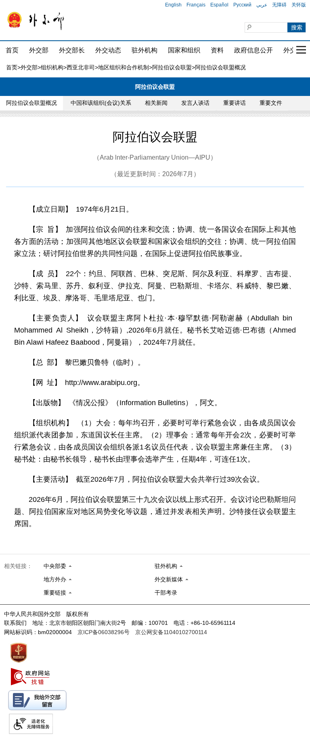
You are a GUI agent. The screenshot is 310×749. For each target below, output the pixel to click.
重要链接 (55, 592)
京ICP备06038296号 (104, 632)
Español (219, 5)
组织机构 (52, 67)
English (173, 5)
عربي (261, 5)
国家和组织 (184, 50)
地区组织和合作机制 (123, 67)
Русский (242, 5)
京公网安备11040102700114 (171, 632)
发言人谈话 (195, 103)
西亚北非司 (81, 67)
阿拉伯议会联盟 (172, 67)
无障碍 (279, 5)
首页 (12, 50)
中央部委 (55, 566)
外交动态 (108, 50)
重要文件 (271, 103)
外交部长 (72, 50)
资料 (217, 50)
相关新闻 (156, 103)
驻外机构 (144, 50)
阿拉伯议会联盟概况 (31, 103)
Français (195, 5)
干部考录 (166, 592)
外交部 (38, 50)
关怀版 (298, 5)
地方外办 (55, 579)
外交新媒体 (169, 579)
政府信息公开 (253, 50)
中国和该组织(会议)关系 (101, 103)
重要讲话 (234, 103)
